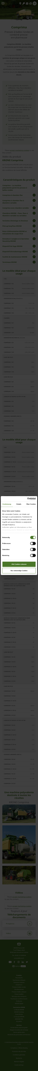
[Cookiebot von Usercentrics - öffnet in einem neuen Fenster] (27, 499)
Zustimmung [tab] (6, 504)
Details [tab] (18, 504)
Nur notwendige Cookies (19, 570)
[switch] (33, 543)
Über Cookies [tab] (31, 504)
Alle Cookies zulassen (19, 564)
